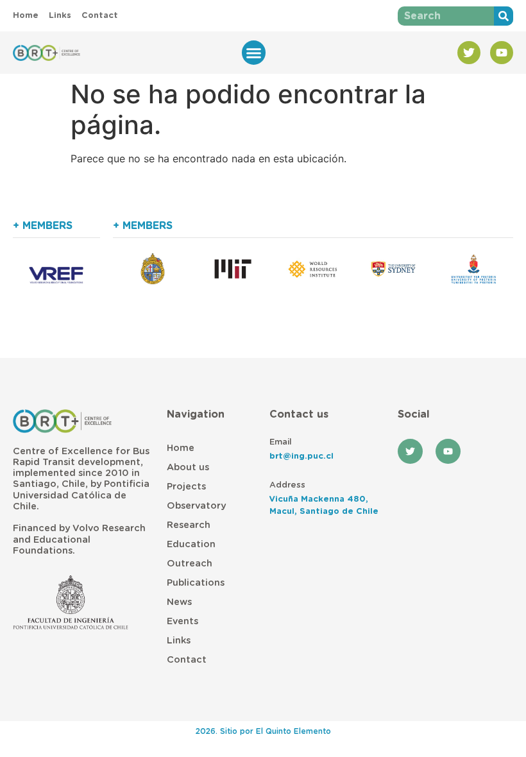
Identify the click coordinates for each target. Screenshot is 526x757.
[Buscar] (503, 16)
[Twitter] (468, 52)
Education (191, 544)
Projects (186, 486)
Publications (196, 583)
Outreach (189, 563)
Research (188, 525)
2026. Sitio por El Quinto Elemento (263, 731)
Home (180, 448)
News (179, 602)
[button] (254, 52)
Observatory (196, 506)
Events (182, 621)
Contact (187, 660)
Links (179, 640)
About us (188, 467)
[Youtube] (501, 52)
